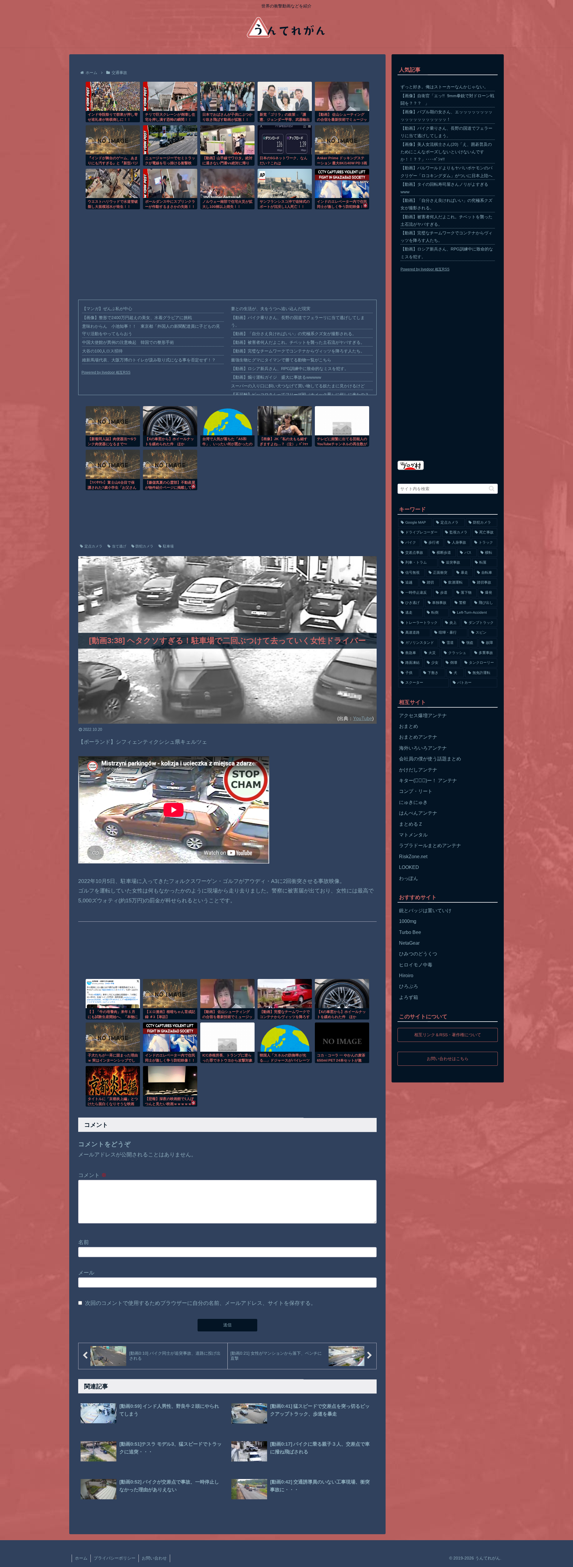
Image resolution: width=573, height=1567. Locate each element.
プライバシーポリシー (114, 1558)
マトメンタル (413, 834)
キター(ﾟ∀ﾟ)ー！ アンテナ (428, 780)
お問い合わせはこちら (448, 1058)
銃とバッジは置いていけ (425, 910)
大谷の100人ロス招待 (102, 351)
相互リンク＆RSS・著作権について (447, 1034)
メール (86, 1273)
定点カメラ (93, 546)
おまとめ (408, 726)
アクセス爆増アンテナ (423, 715)
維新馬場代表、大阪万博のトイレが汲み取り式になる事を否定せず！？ (149, 360)
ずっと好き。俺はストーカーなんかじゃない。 (444, 86)
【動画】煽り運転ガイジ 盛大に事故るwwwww (276, 377)
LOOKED (409, 867)
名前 (83, 1242)
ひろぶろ (408, 986)
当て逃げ (119, 546)
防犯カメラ (144, 546)
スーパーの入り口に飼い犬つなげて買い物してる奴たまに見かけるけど (298, 385)
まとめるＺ (411, 824)
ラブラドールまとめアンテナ (430, 845)
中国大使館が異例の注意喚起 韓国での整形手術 (128, 342)
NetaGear (409, 943)
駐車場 (168, 546)
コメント (92, 1175)
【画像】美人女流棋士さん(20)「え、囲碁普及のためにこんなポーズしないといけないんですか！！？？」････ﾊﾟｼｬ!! (446, 152)
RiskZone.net (413, 856)
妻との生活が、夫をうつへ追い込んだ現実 (270, 308)
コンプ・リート (415, 791)
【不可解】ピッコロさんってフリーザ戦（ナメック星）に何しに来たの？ (300, 394)
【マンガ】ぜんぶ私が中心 (107, 308)
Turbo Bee (410, 932)
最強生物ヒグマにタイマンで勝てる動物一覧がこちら (281, 360)
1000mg (407, 921)
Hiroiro (406, 975)
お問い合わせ (154, 1558)
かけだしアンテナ (418, 769)
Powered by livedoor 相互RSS (105, 372)
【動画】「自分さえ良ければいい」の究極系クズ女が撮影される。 (293, 333)
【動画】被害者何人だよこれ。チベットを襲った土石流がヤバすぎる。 (298, 342)
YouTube (362, 718)
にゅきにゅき (413, 802)
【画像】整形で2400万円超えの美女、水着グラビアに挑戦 (137, 317)
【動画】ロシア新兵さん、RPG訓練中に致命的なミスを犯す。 (290, 368)
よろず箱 (408, 997)
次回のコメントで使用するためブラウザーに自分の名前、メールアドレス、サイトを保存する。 (200, 1303)
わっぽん (408, 878)
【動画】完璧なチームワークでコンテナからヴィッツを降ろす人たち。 (298, 351)
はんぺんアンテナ (418, 813)
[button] (491, 488)
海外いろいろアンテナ (423, 748)
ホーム (81, 1558)
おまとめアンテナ (418, 737)
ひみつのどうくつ (418, 953)
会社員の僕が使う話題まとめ (430, 758)
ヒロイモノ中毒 (415, 964)
